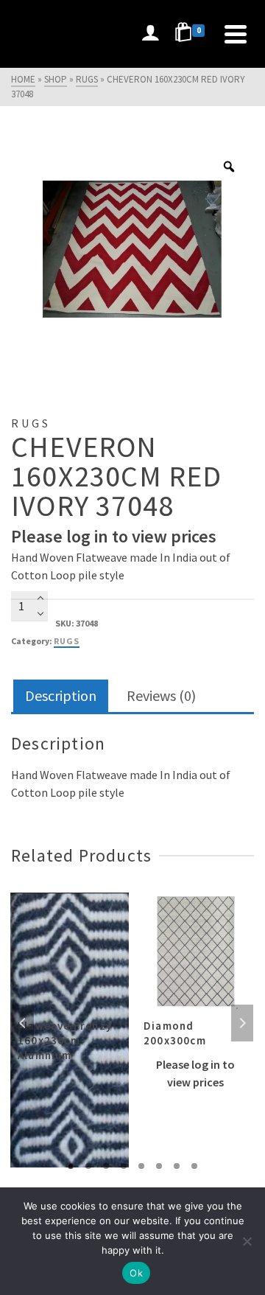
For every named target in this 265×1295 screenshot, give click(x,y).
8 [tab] (194, 1166)
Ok (136, 1273)
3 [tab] (106, 1166)
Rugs (67, 640)
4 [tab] (123, 1166)
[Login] (150, 34)
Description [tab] (60, 695)
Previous (23, 1023)
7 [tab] (176, 1166)
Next (242, 1023)
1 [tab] (70, 1166)
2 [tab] (88, 1166)
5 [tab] (141, 1166)
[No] (246, 1241)
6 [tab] (159, 1166)
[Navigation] (235, 34)
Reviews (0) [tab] (161, 695)
